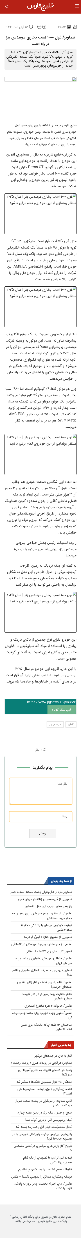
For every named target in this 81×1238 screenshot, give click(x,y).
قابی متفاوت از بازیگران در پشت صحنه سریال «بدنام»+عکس (43, 1103)
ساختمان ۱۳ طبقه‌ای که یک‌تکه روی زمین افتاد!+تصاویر (46, 1027)
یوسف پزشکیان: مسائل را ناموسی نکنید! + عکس (41, 1176)
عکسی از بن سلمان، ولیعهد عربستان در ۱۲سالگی (41, 944)
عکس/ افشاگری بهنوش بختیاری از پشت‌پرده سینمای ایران (44, 961)
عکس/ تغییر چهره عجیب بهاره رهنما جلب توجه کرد (42, 1015)
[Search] (7, 7)
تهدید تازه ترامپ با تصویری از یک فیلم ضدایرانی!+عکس (47, 1160)
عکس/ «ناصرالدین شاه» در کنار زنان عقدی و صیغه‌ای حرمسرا (44, 984)
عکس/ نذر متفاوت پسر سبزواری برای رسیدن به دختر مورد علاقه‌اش (42, 916)
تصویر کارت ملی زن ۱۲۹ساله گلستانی (48, 951)
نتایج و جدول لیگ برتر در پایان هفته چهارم (45, 1112)
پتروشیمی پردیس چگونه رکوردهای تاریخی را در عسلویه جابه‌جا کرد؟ (42, 1136)
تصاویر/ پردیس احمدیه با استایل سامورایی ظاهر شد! (42, 972)
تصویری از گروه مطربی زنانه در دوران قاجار (45, 899)
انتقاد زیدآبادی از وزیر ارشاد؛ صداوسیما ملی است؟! (44, 1091)
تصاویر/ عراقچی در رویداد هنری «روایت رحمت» (41, 1062)
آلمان (71, 724)
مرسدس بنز (55, 724)
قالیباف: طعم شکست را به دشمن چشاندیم (45, 1169)
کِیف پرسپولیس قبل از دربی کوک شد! (48, 1119)
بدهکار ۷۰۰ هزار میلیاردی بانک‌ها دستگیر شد (44, 1081)
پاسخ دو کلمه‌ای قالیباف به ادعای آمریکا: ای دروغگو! (45, 1072)
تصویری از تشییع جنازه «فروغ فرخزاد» (48, 936)
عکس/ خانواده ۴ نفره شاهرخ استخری (48, 1005)
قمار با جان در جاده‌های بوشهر (53, 1055)
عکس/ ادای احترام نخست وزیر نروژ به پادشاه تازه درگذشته (43, 1186)
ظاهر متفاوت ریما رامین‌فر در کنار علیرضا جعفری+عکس (47, 996)
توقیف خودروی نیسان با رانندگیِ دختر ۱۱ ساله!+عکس (46, 927)
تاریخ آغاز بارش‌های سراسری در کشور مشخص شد (43, 1148)
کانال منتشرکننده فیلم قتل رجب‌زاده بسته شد (44, 1126)
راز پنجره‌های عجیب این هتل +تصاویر (48, 906)
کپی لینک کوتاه (61, 709)
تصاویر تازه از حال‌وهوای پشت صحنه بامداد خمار (41, 891)
